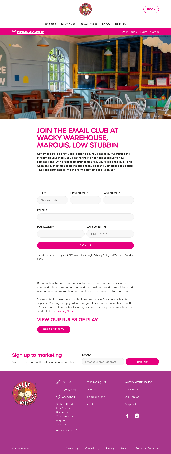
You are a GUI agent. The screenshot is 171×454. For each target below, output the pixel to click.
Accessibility (72, 448)
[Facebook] (127, 415)
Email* (86, 354)
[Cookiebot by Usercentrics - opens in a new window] (143, 191)
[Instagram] (136, 415)
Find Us (120, 24)
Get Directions (64, 430)
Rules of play (53, 329)
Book (151, 9)
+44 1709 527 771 (66, 389)
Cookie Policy (92, 448)
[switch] (66, 236)
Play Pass (68, 24)
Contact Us (94, 404)
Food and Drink (96, 396)
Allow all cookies (134, 259)
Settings (147, 249)
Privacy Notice (66, 311)
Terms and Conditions (147, 448)
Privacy (110, 448)
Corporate (131, 404)
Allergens (93, 389)
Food (106, 24)
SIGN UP (142, 361)
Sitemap (124, 448)
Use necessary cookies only (85, 259)
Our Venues (132, 396)
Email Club (88, 24)
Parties (51, 24)
